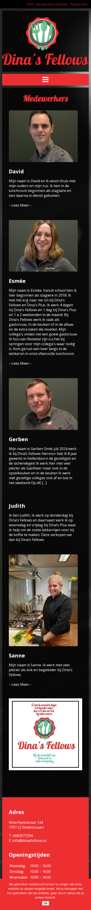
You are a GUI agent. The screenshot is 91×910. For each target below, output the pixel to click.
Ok (45, 903)
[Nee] (85, 894)
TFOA (30, 4)
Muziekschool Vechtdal (51, 4)
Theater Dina (78, 4)
